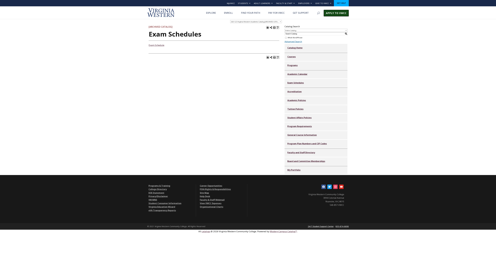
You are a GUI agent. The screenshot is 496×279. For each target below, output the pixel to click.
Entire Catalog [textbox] (290, 30)
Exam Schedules (295, 82)
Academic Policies (296, 100)
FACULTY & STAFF (284, 3)
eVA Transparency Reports (162, 210)
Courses (291, 56)
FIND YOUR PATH (250, 12)
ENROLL (228, 12)
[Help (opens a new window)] (277, 27)
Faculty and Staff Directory (301, 152)
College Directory (158, 189)
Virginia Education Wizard (162, 206)
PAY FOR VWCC (276, 12)
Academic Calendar (297, 74)
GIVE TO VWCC (322, 3)
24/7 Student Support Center (321, 226)
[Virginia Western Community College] (160, 12)
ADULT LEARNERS (262, 3)
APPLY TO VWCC (336, 13)
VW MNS (153, 199)
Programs (292, 65)
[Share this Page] (271, 27)
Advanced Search (293, 41)
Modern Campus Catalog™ (283, 231)
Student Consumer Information (165, 203)
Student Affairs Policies (299, 117)
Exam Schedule (156, 45)
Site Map (204, 192)
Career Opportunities (211, 185)
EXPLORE (211, 12)
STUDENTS (243, 3)
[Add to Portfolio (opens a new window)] (267, 27)
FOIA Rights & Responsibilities (215, 189)
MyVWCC (231, 3)
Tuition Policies (295, 109)
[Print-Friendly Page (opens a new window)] (274, 27)
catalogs (206, 231)
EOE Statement (156, 192)
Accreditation (294, 91)
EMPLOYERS (303, 3)
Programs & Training (159, 185)
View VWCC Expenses (210, 203)
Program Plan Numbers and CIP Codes (307, 143)
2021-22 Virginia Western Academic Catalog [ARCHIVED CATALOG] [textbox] (256, 22)
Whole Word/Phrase (295, 38)
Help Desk (205, 196)
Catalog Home (295, 47)
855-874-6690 (342, 226)
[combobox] (256, 21)
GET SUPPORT (301, 12)
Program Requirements (299, 126)
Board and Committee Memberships (306, 161)
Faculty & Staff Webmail (212, 199)
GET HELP (341, 3)
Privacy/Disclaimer (158, 196)
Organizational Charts (211, 206)
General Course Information (302, 135)
